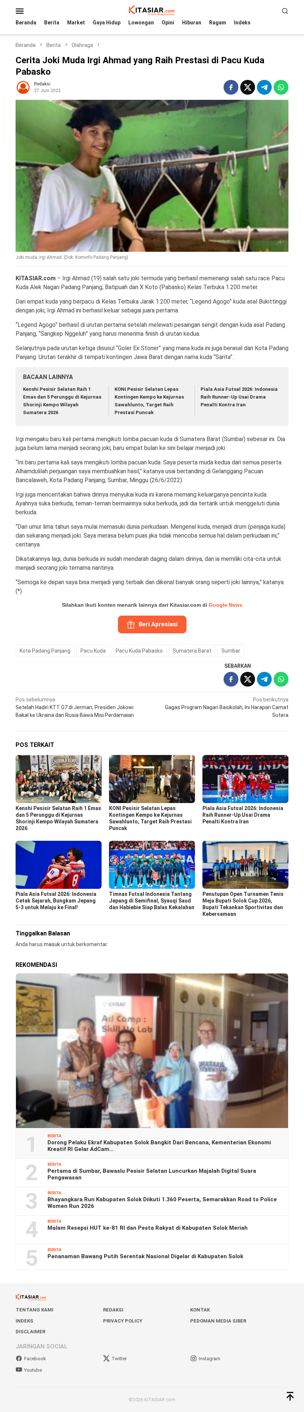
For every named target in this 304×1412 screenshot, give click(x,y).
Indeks (24, 1321)
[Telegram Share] (264, 87)
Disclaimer (30, 1331)
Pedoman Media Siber (218, 1321)
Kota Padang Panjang (45, 651)
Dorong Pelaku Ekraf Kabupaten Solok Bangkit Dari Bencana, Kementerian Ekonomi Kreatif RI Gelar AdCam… (159, 1145)
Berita (54, 1136)
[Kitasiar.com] (152, 10)
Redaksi (113, 1310)
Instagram (209, 1358)
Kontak (200, 1310)
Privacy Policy (122, 1321)
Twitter (119, 1358)
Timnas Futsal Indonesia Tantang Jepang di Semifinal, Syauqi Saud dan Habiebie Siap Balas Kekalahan (151, 900)
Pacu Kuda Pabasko (139, 651)
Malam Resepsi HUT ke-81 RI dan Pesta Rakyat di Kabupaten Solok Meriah (147, 1228)
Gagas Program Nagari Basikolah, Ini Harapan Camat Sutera (226, 707)
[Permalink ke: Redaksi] (23, 86)
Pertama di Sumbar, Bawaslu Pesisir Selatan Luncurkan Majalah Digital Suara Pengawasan (151, 1174)
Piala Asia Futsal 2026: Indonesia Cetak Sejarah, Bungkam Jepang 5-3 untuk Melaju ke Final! (56, 900)
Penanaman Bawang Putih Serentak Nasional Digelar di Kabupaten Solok (145, 1256)
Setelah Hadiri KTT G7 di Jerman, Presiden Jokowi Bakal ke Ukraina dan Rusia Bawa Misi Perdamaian (75, 707)
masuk (52, 944)
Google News (225, 605)
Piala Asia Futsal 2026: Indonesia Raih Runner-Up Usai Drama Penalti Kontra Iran (239, 396)
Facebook (35, 1358)
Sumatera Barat (192, 651)
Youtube (33, 1370)
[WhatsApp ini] (281, 87)
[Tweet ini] (247, 87)
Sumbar (230, 651)
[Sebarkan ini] (231, 87)
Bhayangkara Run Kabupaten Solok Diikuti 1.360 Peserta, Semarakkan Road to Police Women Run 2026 (162, 1202)
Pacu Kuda (93, 651)
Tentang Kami (34, 1310)
